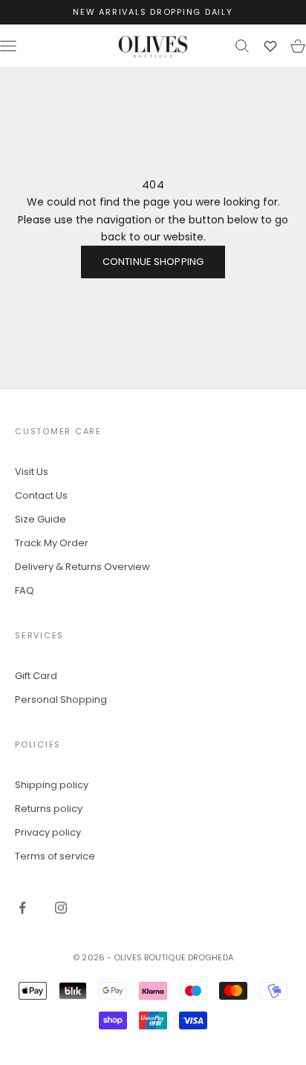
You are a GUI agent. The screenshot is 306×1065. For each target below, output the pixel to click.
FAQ (24, 590)
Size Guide (40, 519)
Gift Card (36, 676)
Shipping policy (51, 785)
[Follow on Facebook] (22, 907)
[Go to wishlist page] (270, 46)
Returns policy (48, 809)
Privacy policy (48, 832)
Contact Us (41, 495)
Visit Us (31, 472)
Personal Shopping (61, 699)
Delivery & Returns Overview (82, 567)
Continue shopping (153, 262)
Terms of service (55, 856)
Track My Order (51, 543)
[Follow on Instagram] (60, 907)
